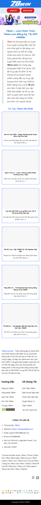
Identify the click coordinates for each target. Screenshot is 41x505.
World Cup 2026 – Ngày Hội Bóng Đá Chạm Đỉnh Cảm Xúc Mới (20, 135)
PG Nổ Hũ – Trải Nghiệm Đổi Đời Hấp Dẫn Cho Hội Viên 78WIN (20, 327)
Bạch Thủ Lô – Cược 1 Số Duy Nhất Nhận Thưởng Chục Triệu (20, 174)
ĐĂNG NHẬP (27, 10)
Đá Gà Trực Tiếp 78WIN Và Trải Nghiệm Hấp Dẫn (20, 250)
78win (23, 455)
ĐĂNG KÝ (13, 10)
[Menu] (3, 3)
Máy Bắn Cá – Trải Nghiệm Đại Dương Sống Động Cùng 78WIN (20, 289)
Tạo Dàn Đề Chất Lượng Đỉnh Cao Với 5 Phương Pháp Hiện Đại (20, 212)
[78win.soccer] (20, 3)
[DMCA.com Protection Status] (8, 409)
